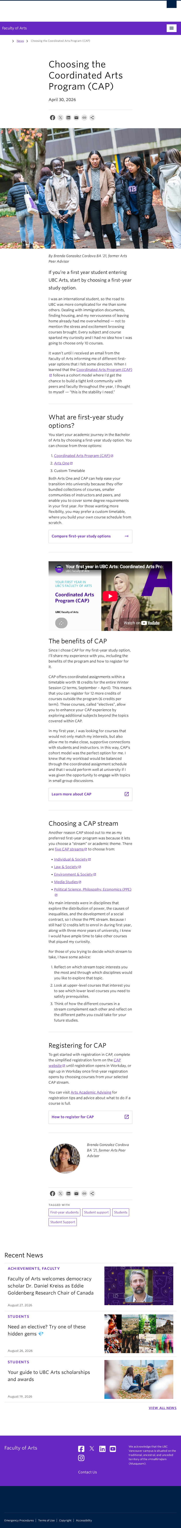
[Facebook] (53, 119)
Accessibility (84, 1520)
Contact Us (87, 1472)
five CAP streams (69, 849)
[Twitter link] (93, 1450)
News (20, 40)
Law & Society (66, 867)
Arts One (61, 463)
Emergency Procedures (19, 1520)
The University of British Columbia (77, 9)
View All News (163, 1408)
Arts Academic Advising (91, 1092)
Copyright (65, 1520)
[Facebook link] (83, 1450)
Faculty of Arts (14, 28)
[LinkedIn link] (104, 1450)
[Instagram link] (83, 1459)
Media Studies (66, 882)
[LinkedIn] (68, 119)
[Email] (76, 119)
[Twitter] (60, 119)
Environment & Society (73, 874)
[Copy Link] (84, 119)
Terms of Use (46, 1520)
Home (7, 40)
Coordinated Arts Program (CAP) (82, 456)
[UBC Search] (172, 5)
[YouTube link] (114, 1450)
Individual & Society (70, 859)
